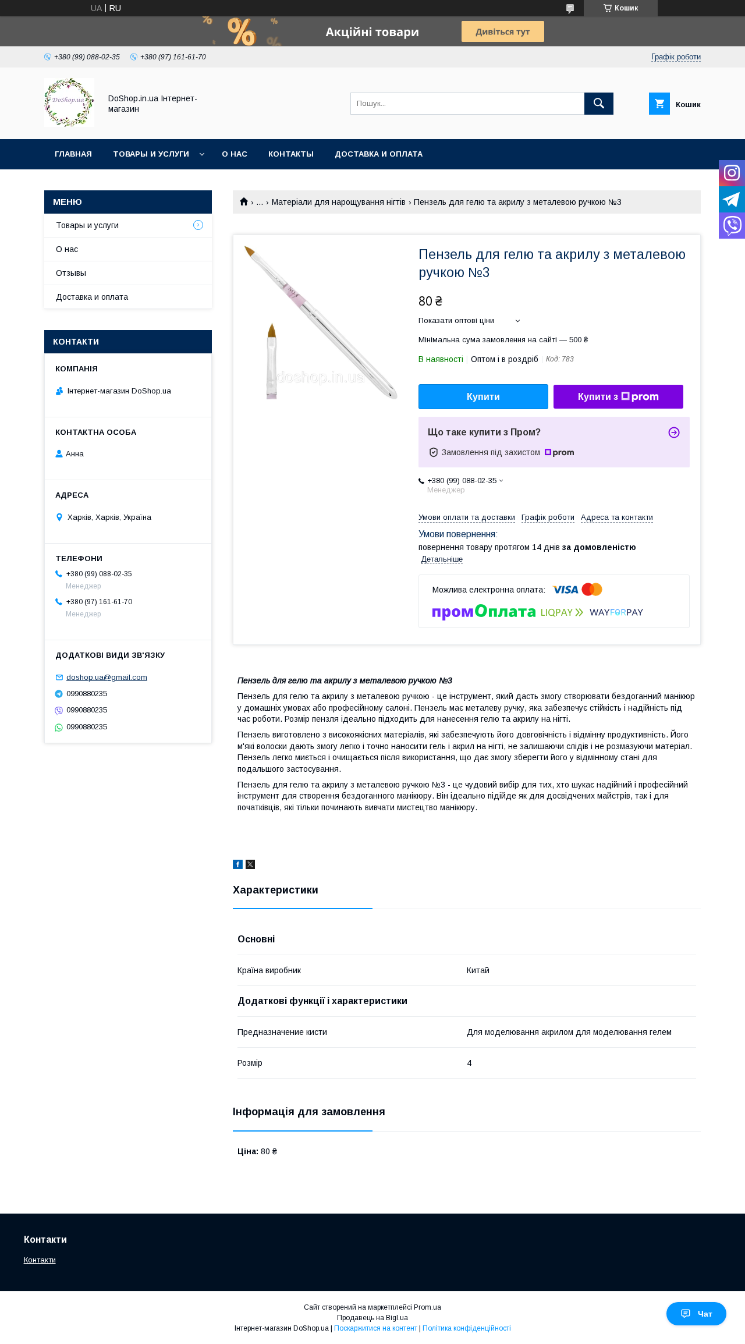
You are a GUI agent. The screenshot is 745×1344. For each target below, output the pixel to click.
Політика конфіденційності (467, 1328)
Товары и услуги (151, 154)
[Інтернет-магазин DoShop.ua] (69, 124)
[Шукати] (598, 104)
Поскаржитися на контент (375, 1328)
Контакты (291, 154)
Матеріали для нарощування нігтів (339, 202)
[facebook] (238, 866)
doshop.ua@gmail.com (106, 677)
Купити (483, 397)
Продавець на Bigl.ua (372, 1318)
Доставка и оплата (379, 154)
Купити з (598, 397)
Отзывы (71, 273)
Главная (73, 154)
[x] (250, 866)
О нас (234, 154)
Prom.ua (427, 1307)
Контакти (40, 1260)
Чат (705, 1313)
